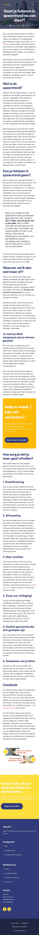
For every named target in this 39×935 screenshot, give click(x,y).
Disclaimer (24, 923)
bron (25, 188)
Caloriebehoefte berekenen (13, 855)
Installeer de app (10, 850)
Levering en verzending (12, 877)
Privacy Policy (15, 923)
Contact (7, 869)
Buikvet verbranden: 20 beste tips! (24, 752)
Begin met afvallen (12, 806)
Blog (6, 846)
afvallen (31, 466)
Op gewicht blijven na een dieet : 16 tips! (15, 759)
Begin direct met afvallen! (17, 440)
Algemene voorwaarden (19, 927)
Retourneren (8, 882)
